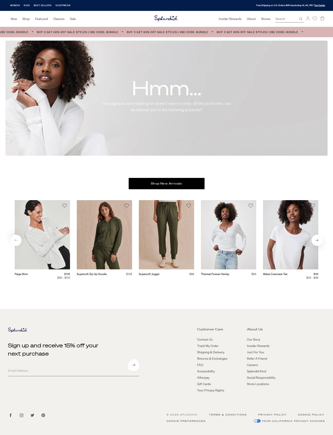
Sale (73, 19)
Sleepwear (63, 5)
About (251, 19)
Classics (59, 19)
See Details (319, 5)
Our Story (253, 339)
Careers (252, 365)
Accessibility (206, 371)
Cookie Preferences (186, 421)
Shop (26, 19)
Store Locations (258, 384)
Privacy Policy (272, 414)
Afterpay (203, 378)
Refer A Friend (257, 358)
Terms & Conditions (228, 414)
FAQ (200, 365)
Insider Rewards (230, 19)
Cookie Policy (311, 414)
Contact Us (205, 339)
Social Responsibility (261, 378)
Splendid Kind (256, 371)
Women (15, 5)
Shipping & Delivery (210, 352)
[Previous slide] (16, 240)
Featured (41, 19)
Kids (27, 5)
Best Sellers (43, 5)
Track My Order (208, 346)
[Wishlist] (314, 18)
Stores (265, 19)
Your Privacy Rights (210, 390)
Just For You (255, 352)
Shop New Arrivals (166, 183)
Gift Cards (204, 384)
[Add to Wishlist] (64, 205)
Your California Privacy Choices (293, 421)
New (14, 19)
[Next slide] (317, 240)
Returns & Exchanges (212, 358)
